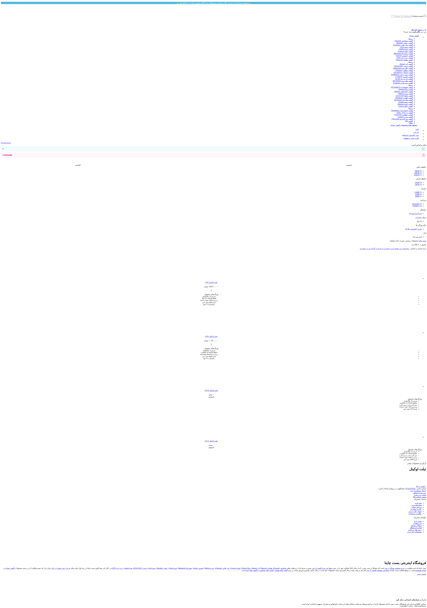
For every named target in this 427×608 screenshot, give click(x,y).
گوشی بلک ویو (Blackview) (403, 68)
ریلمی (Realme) (162, 568)
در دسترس (364, 248)
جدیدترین (386, 248)
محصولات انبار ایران (414, 532)
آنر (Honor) (256, 568)
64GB (417, 171)
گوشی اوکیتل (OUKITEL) (403, 72)
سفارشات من (416, 505)
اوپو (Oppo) (173, 568)
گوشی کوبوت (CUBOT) (404, 77)
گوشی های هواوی (281, 570)
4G (418, 221)
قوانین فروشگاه (416, 528)
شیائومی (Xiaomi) (279, 568)
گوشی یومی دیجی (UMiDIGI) (402, 75)
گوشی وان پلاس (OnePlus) (403, 45)
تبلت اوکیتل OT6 (211, 336)
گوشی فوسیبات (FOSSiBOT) (402, 87)
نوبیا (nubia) (128, 568)
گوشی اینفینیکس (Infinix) (403, 91)
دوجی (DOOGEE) (140, 568)
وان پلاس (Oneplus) (222, 568)
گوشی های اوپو (251, 570)
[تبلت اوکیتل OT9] (408, 278)
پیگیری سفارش (416, 509)
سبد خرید (418, 503)
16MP (417, 196)
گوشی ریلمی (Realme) (404, 43)
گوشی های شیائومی (266, 570)
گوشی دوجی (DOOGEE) (403, 66)
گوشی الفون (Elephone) (404, 98)
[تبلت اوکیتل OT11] (408, 437)
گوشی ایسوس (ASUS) (404, 56)
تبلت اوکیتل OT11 (211, 441)
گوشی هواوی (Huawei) (404, 60)
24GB (417, 184)
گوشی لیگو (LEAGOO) (404, 96)
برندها (411, 39)
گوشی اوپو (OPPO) (406, 49)
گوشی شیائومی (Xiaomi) (404, 41)
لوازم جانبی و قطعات (411, 138)
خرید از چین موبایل (234, 570)
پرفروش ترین (404, 248)
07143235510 (410, 489)
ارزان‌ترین (379, 248)
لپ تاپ (416, 132)
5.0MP (417, 192)
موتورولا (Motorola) (185, 568)
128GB (416, 173)
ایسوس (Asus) (198, 568)
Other (411, 123)
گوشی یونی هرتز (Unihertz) (403, 83)
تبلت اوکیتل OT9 (211, 282)
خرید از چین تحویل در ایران (60, 568)
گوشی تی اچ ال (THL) (404, 113)
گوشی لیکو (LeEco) (405, 106)
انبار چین (418, 237)
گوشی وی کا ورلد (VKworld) (402, 119)
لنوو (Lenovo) (235, 568)
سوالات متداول (416, 526)
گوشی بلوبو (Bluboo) (405, 104)
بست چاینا (422, 241)
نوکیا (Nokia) (246, 568)
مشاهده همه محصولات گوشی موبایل (403, 125)
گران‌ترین (371, 248)
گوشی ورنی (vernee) (405, 117)
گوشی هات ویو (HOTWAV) (403, 81)
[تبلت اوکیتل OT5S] (408, 387)
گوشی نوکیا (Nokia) (405, 89)
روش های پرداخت (415, 530)
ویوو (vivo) (151, 568)
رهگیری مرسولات (415, 514)
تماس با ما (418, 521)
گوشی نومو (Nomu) (405, 102)
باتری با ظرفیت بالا (415, 229)
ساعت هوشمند (420, 570)
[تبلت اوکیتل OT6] (408, 333)
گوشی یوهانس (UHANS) (403, 115)
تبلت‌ (417, 129)
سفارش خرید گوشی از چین (322, 568)
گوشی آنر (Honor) (406, 64)
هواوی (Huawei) (266, 568)
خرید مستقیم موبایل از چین (395, 568)
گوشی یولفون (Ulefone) (404, 70)
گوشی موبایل (414, 36)
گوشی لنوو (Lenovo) (405, 51)
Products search (417, 16)
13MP (417, 194)
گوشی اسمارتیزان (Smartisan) (402, 110)
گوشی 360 (409, 121)
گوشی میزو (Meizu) (405, 94)
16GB (417, 182)
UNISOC (415, 206)
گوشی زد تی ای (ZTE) (404, 58)
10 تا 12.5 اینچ (417, 214)
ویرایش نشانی (416, 507)
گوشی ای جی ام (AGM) (404, 79)
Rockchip (415, 204)
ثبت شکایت (417, 523)
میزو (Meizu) (209, 568)
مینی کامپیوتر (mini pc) (410, 135)
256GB (416, 175)
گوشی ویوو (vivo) (406, 47)
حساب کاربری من (415, 511)
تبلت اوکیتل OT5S (211, 390)
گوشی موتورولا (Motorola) (403, 53)
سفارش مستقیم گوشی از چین (377, 570)
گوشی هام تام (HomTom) (403, 100)
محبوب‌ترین (394, 248)
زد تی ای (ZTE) (117, 568)
